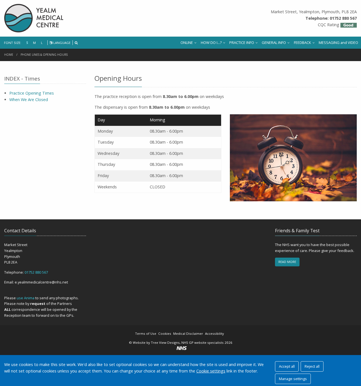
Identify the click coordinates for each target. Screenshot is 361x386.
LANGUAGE (61, 43)
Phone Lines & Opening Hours (44, 55)
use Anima (25, 297)
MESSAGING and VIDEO (338, 42)
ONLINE (186, 42)
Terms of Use (145, 333)
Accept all (287, 366)
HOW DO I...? (211, 42)
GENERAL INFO (274, 42)
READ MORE (287, 262)
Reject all (312, 366)
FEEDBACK (302, 42)
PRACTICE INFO (241, 42)
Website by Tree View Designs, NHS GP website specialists (178, 342)
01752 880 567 (36, 272)
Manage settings (293, 378)
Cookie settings (210, 371)
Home (8, 55)
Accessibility (214, 333)
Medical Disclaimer (188, 333)
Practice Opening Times (31, 93)
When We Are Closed (28, 99)
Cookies (164, 333)
